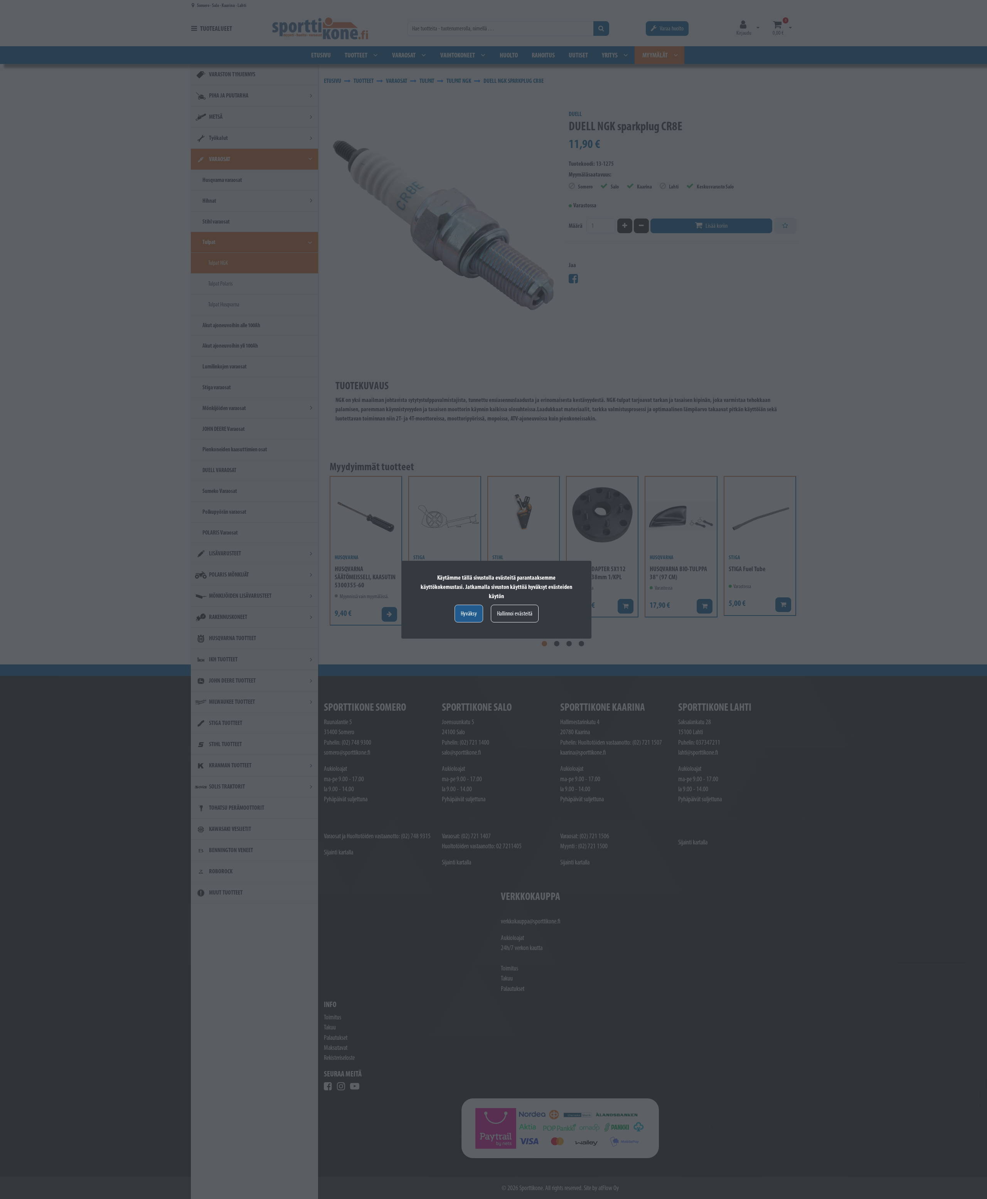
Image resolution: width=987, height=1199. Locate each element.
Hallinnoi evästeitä (514, 613)
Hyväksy (469, 613)
